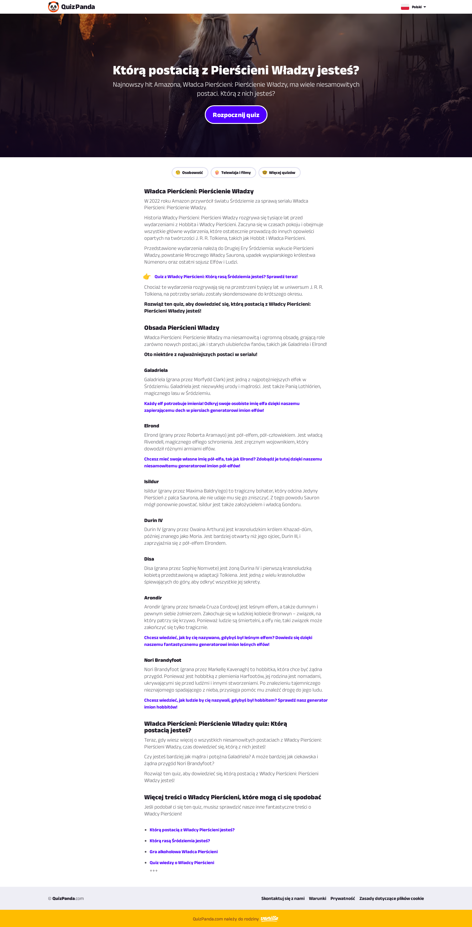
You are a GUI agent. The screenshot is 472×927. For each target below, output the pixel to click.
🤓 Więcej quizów (278, 172)
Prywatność (343, 898)
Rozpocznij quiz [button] (236, 114)
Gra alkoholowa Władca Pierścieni (184, 851)
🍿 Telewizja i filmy (232, 172)
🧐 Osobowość (189, 172)
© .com (66, 898)
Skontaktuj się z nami (283, 898)
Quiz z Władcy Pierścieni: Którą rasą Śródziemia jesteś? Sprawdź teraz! (226, 276)
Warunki (317, 898)
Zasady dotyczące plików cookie (391, 898)
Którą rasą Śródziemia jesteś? (180, 840)
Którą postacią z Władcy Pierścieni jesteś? (192, 829)
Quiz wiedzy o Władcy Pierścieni (182, 862)
